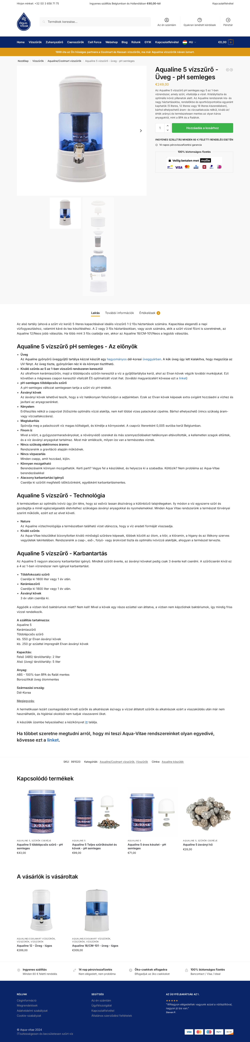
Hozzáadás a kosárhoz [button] (41, 860)
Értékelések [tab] (149, 313)
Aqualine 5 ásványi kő (198, 844)
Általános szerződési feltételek (111, 1015)
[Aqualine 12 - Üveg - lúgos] (42, 910)
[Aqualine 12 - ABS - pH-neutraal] (227, 70)
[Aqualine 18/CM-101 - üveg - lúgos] (97, 910)
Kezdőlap (23, 60)
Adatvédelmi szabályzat (32, 1010)
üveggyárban (152, 359)
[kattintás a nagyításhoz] (82, 131)
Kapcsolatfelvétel (222, 3)
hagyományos (117, 359)
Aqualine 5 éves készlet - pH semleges (147, 846)
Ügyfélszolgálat (101, 1005)
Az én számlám (166, 24)
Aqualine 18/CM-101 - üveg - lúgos (95, 945)
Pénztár (228, 24)
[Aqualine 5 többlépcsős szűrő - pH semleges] (42, 812)
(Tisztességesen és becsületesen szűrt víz (45, 1034)
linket (182, 378)
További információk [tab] (119, 313)
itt (86, 722)
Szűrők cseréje (41, 840)
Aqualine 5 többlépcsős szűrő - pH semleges (40, 846)
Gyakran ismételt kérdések (200, 24)
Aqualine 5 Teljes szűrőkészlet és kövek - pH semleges (94, 846)
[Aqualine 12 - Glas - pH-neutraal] (231, 70)
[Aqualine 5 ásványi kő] (208, 812)
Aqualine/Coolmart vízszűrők (64, 60)
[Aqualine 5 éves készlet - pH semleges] (153, 812)
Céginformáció (26, 1000)
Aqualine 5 (23, 840)
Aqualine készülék (173, 761)
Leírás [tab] (95, 313)
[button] (225, 42)
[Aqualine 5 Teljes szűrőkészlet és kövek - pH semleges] (97, 812)
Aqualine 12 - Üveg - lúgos (34, 945)
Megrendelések (27, 1005)
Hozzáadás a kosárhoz (202, 128)
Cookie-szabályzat (29, 1015)
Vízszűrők (38, 60)
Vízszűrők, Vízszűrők (30, 941)
